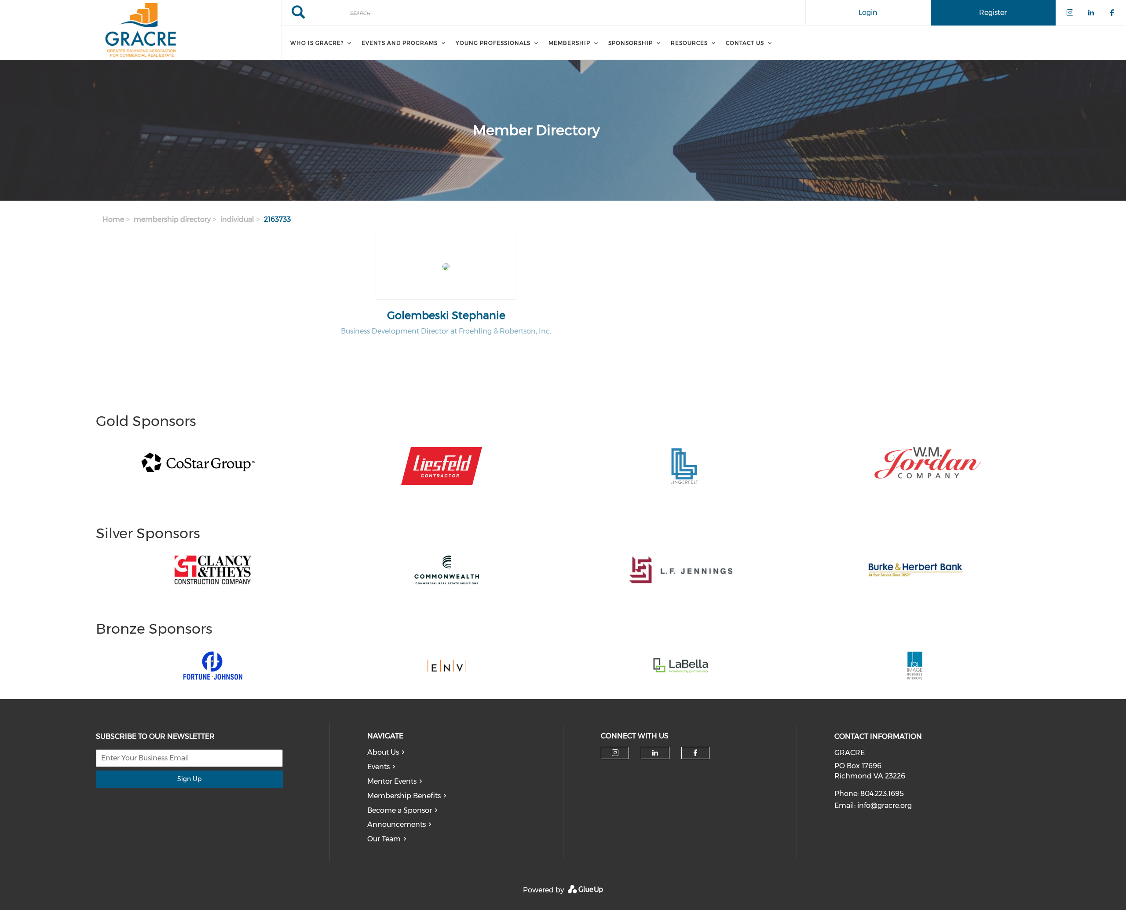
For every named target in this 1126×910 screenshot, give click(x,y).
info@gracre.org (884, 805)
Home (113, 219)
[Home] (140, 30)
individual (237, 219)
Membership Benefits (404, 796)
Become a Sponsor (399, 810)
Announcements (396, 824)
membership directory (172, 219)
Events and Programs (400, 43)
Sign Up (189, 779)
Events (378, 767)
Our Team (384, 839)
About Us (383, 752)
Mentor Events (392, 781)
